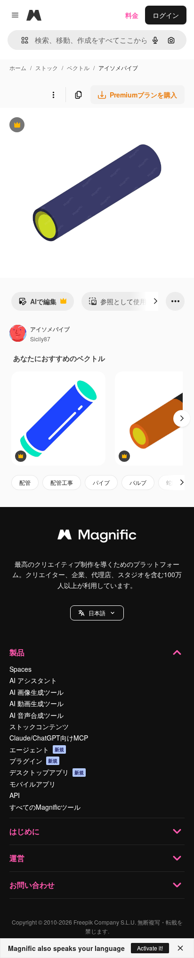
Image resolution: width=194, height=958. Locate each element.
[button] (97, 612)
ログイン (166, 15)
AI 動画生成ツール (36, 703)
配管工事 (61, 482)
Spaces (20, 669)
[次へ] (155, 301)
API (14, 795)
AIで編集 (37, 304)
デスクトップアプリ (46, 772)
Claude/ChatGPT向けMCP (48, 737)
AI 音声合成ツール (36, 715)
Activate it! (150, 948)
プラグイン (33, 760)
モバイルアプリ (32, 784)
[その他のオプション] (53, 94)
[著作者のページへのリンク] (17, 334)
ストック (46, 68)
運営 (16, 858)
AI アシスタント (33, 680)
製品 (16, 652)
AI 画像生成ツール (36, 692)
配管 (25, 482)
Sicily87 (40, 339)
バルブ (137, 482)
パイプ (101, 482)
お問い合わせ (32, 884)
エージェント (36, 749)
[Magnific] (97, 537)
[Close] (180, 948)
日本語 (97, 613)
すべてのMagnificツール (45, 807)
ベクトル (78, 68)
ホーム (17, 68)
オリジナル (64, 126)
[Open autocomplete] (21, 40)
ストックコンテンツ (39, 726)
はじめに (24, 831)
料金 (131, 15)
